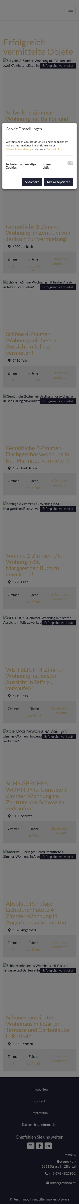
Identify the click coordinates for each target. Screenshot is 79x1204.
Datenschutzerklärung (19, 149)
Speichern (32, 182)
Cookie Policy (54, 149)
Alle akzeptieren (58, 182)
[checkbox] (70, 163)
